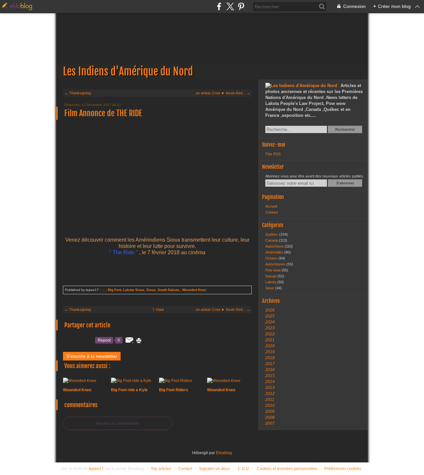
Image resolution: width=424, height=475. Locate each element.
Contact (271, 212)
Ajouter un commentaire (117, 423)
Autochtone (275, 246)
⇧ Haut (158, 309)
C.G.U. (244, 468)
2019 (270, 352)
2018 (270, 358)
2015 (270, 375)
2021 (270, 340)
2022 (270, 334)
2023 (270, 328)
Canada (272, 240)
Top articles (161, 468)
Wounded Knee (194, 290)
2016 (270, 369)
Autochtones (276, 264)
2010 (270, 405)
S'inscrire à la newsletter (91, 356)
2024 (270, 322)
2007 (270, 423)
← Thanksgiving (78, 93)
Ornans (272, 258)
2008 (270, 417)
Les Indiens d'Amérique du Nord (212, 46)
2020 (270, 346)
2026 (270, 310)
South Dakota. (169, 290)
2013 (270, 387)
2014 (270, 381)
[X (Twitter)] (230, 6)
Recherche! (345, 129)
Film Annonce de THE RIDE (103, 113)
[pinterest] (241, 6)
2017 (270, 363)
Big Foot (114, 290)
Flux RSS (273, 154)
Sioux (151, 290)
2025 (270, 316)
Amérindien (274, 252)
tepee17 (96, 468)
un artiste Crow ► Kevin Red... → (223, 93)
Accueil (271, 206)
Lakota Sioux (133, 290)
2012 (270, 393)
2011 (269, 399)
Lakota (271, 282)
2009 (270, 411)
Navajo (271, 276)
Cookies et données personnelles (287, 468)
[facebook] (219, 6)
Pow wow (273, 270)
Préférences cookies (342, 468)
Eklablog (224, 453)
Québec (272, 234)
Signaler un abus (215, 468)
